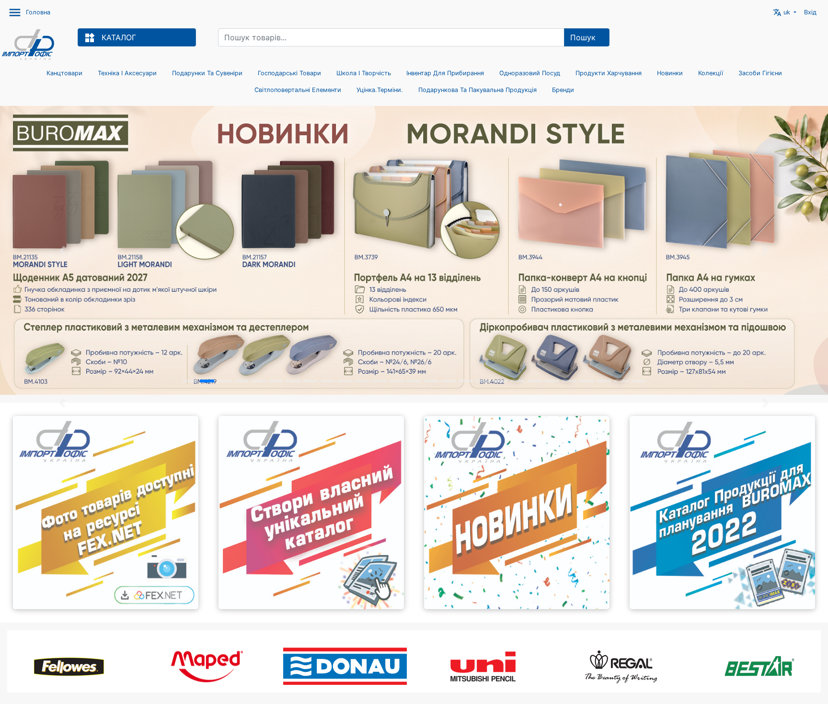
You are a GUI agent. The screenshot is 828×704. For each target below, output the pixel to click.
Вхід (810, 12)
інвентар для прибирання (445, 73)
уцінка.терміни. (379, 89)
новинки (670, 73)
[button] (62, 403)
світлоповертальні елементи (297, 89)
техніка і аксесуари (127, 73)
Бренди (563, 89)
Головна (38, 12)
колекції (710, 73)
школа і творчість (363, 73)
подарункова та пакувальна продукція (477, 89)
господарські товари (289, 73)
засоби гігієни (760, 73)
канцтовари (64, 73)
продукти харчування (608, 73)
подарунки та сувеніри (207, 73)
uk (782, 12)
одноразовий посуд (529, 73)
